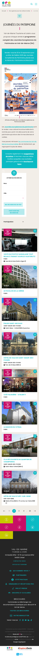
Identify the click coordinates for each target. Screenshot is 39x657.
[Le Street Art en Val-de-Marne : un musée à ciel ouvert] (6, 519)
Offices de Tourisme (19, 564)
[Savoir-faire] (6, 535)
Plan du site (18, 631)
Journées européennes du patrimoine (18, 127)
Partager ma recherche (14, 212)
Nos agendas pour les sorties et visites (19, 11)
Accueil (4, 11)
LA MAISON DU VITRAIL (12, 427)
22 (30, 511)
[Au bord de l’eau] (32, 519)
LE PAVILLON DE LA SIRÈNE (14, 291)
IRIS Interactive (26, 634)
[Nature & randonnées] (6, 527)
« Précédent (4, 511)
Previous (4, 278)
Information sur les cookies (13, 629)
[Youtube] (25, 620)
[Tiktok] (31, 620)
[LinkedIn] (28, 620)
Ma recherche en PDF (13, 205)
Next (34, 278)
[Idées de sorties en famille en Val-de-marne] (32, 527)
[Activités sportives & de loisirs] (19, 527)
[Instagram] (23, 620)
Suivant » (35, 511)
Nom (5, 183)
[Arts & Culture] (19, 519)
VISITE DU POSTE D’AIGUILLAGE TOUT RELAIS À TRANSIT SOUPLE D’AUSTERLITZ (19, 255)
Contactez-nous (19, 561)
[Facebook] (20, 620)
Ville (5, 193)
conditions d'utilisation (25, 639)
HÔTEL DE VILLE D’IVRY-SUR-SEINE (17, 496)
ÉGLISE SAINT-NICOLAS (13, 323)
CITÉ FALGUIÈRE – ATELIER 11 (15, 394)
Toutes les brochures (19, 611)
